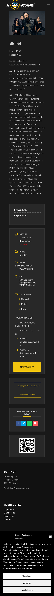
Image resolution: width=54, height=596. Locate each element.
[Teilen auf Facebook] (18, 423)
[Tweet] (23, 423)
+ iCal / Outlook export (28, 394)
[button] (50, 537)
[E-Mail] (35, 423)
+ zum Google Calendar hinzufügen (27, 386)
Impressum (9, 516)
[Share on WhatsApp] (29, 423)
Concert (25, 299)
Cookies (7, 519)
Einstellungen (27, 590)
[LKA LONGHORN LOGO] (22, 5)
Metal (23, 304)
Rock (23, 309)
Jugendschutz (10, 509)
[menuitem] (48, 5)
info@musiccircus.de (29, 343)
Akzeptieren (27, 576)
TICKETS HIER (26, 269)
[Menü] (48, 5)
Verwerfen (27, 583)
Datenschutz (9, 513)
